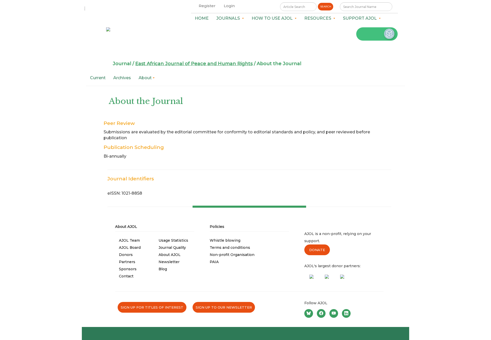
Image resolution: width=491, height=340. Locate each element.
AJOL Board (130, 247)
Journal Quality (172, 247)
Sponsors (128, 269)
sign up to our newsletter (224, 307)
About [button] (146, 77)
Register (207, 5)
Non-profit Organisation (232, 254)
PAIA (214, 262)
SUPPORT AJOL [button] (361, 18)
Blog (163, 269)
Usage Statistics (173, 240)
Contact (126, 276)
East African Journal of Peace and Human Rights (194, 63)
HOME (202, 18)
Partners (127, 262)
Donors (126, 254)
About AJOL (170, 254)
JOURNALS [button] (229, 18)
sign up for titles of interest (152, 307)
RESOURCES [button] (318, 18)
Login (229, 5)
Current (98, 77)
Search (325, 6)
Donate (317, 250)
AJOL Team (129, 240)
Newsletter (169, 262)
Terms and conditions (230, 247)
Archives (122, 77)
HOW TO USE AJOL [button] (273, 18)
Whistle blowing (225, 240)
